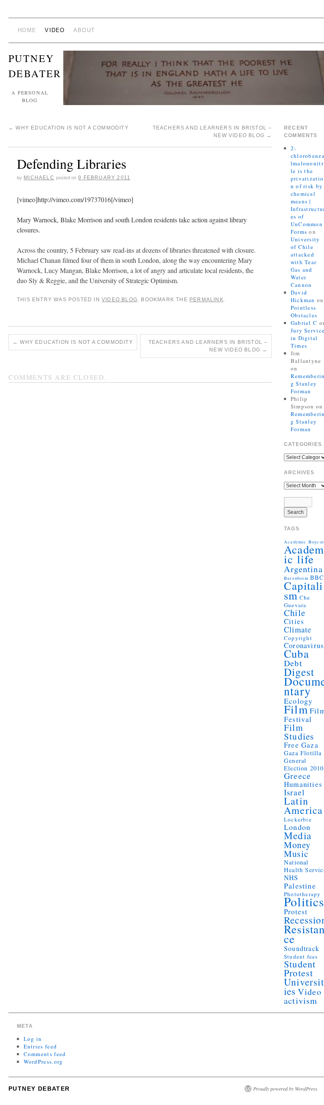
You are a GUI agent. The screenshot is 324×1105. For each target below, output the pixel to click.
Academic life (304, 554)
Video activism (302, 996)
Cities (294, 621)
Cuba (296, 653)
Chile (294, 613)
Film (296, 709)
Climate (297, 629)
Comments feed (45, 1054)
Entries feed (40, 1046)
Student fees (301, 956)
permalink (206, 300)
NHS (291, 877)
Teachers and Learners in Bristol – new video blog (208, 346)
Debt (293, 663)
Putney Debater (39, 1088)
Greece (297, 775)
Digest (299, 672)
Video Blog (120, 300)
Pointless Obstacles (304, 311)
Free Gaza (301, 745)
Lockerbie (298, 819)
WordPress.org (43, 1061)
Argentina (303, 569)
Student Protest (300, 968)
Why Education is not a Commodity (68, 128)
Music (296, 853)
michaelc (39, 178)
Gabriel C (304, 323)
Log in (33, 1039)
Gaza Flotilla (303, 753)
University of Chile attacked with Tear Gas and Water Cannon (305, 262)
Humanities (303, 784)
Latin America (303, 805)
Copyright (298, 638)
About (84, 30)
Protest (296, 911)
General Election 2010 (304, 764)
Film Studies (299, 731)
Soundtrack (301, 948)
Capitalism (303, 590)
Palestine (300, 886)
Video (55, 30)
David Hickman (303, 296)
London (297, 827)
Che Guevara (297, 601)
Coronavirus (304, 645)
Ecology (298, 701)
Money (297, 845)
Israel (294, 792)
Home (27, 30)
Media (297, 835)
